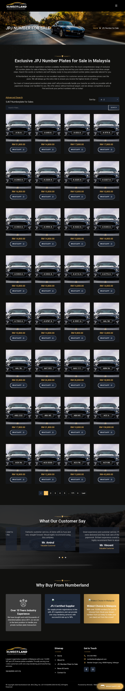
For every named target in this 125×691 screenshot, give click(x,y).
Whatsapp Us (113, 686)
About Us (60, 660)
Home (95, 28)
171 (72, 493)
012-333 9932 (92, 656)
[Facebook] (86, 669)
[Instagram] (92, 669)
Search (114, 107)
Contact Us (61, 673)
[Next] (78, 493)
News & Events (63, 668)
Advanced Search (14, 97)
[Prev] (41, 493)
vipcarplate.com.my (13, 671)
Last (83, 493)
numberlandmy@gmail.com (97, 659)
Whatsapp (16, 149)
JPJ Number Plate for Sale (67, 664)
